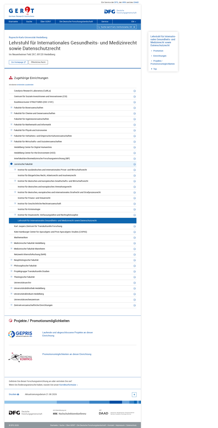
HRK (124, 2)
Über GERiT (45, 21)
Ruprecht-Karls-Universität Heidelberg (28, 37)
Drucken (12, 394)
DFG (116, 2)
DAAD (136, 2)
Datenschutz (131, 425)
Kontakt (111, 425)
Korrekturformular (67, 384)
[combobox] (116, 27)
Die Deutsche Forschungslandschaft (76, 21)
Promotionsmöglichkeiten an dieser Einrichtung (66, 354)
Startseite (13, 21)
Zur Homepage (17, 62)
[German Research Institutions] (21, 11)
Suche (29, 21)
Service (104, 21)
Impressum (120, 425)
